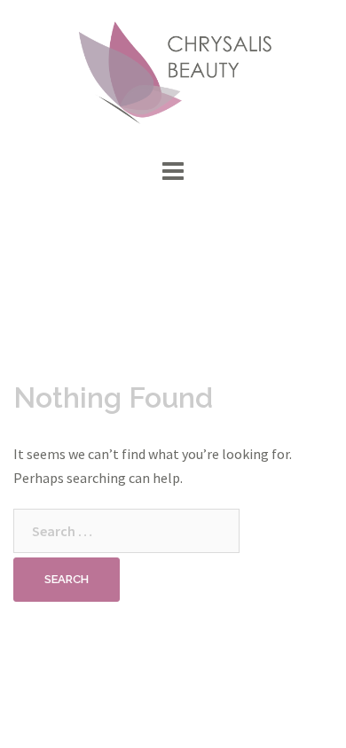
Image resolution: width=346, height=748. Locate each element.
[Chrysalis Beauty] (173, 75)
